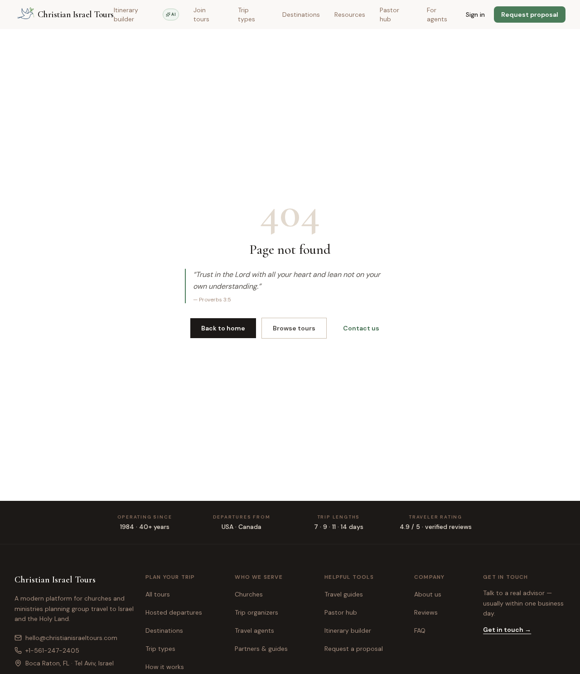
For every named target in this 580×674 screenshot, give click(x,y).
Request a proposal (353, 649)
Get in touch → (507, 630)
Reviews (426, 612)
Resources (349, 14)
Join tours (201, 14)
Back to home (223, 328)
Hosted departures (173, 612)
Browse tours (294, 328)
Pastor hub (389, 14)
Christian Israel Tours (55, 579)
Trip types (246, 14)
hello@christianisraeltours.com (71, 638)
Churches (249, 594)
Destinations (301, 14)
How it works (164, 667)
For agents (437, 14)
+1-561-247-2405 (52, 650)
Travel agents (254, 630)
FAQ (419, 630)
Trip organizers (256, 612)
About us (427, 594)
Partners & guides (261, 649)
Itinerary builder (145, 14)
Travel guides (343, 594)
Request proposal (529, 14)
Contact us (361, 328)
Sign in (475, 14)
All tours (157, 594)
